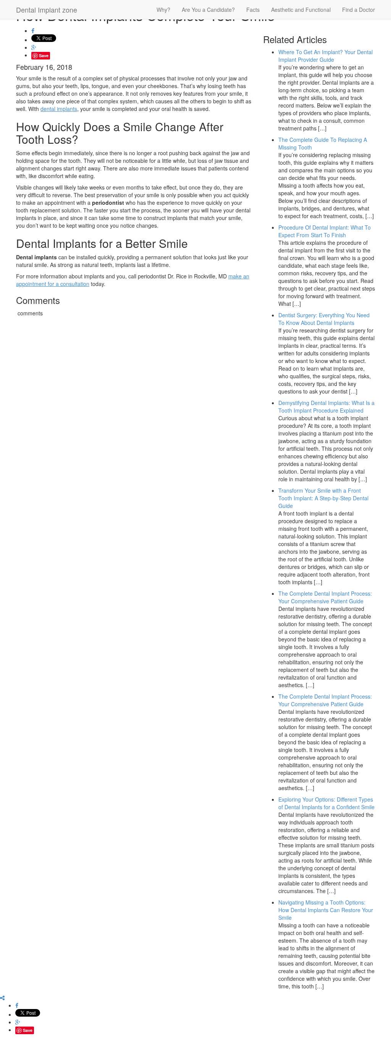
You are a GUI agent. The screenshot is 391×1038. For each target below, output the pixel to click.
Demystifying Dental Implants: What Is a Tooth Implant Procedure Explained (326, 406)
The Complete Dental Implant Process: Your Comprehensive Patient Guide (325, 597)
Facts (253, 9)
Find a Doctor (358, 9)
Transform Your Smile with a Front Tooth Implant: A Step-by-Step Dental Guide (323, 498)
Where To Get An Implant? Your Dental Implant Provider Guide (325, 55)
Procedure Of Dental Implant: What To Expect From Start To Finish (324, 231)
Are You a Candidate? (208, 9)
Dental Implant (46, 9)
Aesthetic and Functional (301, 9)
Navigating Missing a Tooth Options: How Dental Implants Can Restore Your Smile (325, 909)
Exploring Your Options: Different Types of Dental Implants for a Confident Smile (326, 803)
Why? (163, 9)
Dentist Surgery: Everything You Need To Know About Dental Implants (324, 318)
